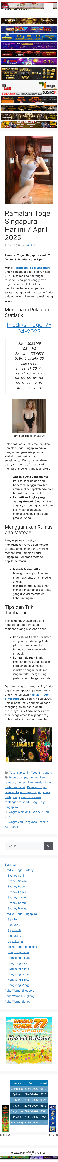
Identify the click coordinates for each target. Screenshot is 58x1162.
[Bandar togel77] (29, 1063)
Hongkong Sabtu (18, 979)
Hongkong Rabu (18, 963)
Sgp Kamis (14, 930)
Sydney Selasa (17, 881)
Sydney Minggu (18, 908)
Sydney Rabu (16, 886)
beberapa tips (18, 777)
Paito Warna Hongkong (19, 996)
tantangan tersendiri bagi (21, 802)
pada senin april (15, 787)
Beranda (10, 864)
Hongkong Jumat (19, 974)
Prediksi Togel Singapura (21, 914)
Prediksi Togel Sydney (19, 870)
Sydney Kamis (17, 892)
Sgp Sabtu (14, 935)
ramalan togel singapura (20, 792)
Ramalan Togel (36, 787)
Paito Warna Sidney (17, 1001)
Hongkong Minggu (19, 985)
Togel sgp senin (19, 772)
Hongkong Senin (18, 952)
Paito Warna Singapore (19, 990)
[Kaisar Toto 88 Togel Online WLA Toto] (5, 1131)
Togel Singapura (41, 772)
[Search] (48, 846)
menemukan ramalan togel (34, 782)
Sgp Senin (14, 919)
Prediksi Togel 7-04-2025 (29, 328)
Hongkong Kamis (18, 968)
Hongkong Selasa (19, 957)
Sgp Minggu (15, 941)
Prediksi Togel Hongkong (21, 946)
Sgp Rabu (14, 924)
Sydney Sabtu (17, 903)
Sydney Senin (16, 875)
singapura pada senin (27, 797)
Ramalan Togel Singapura (33, 267)
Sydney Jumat (17, 897)
